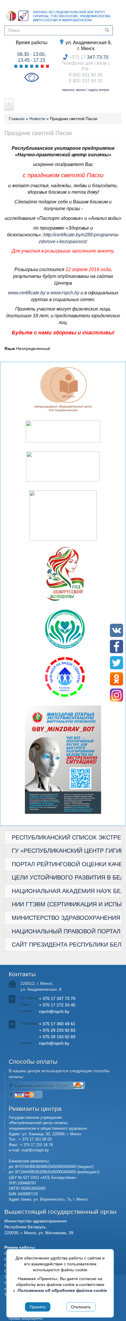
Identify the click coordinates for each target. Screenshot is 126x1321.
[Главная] (58, 15)
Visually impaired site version (31, 77)
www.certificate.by (26, 292)
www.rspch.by (64, 292)
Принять (38, 1307)
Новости (37, 118)
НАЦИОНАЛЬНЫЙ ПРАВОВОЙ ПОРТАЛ (66, 931)
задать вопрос (99, 90)
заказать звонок (74, 90)
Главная (17, 118)
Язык (9, 348)
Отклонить (81, 1307)
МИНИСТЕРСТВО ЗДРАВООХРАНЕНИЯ (66, 918)
